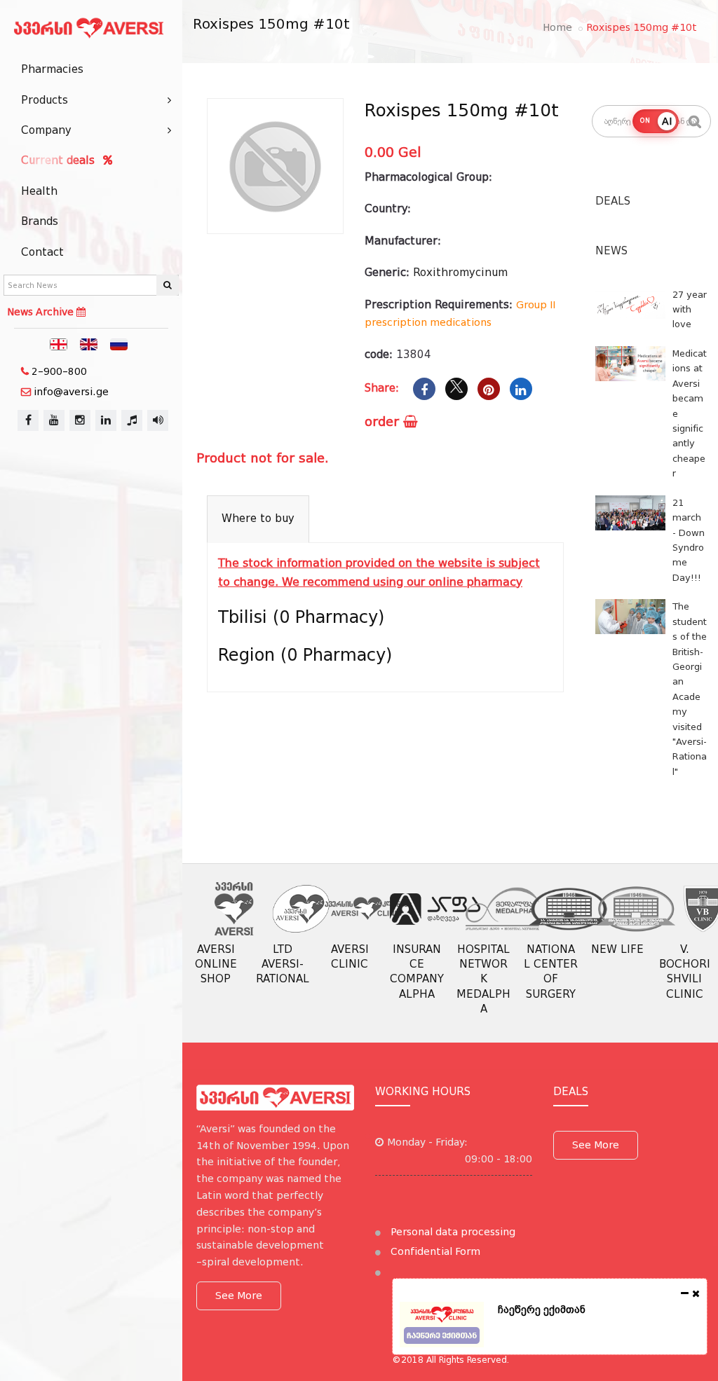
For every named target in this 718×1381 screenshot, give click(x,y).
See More (238, 1295)
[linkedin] (105, 420)
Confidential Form (434, 1251)
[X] (456, 389)
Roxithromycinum (460, 272)
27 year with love (689, 309)
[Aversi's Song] (157, 420)
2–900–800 (59, 371)
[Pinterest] (488, 389)
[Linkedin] (521, 389)
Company (46, 130)
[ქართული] (59, 343)
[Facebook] (424, 389)
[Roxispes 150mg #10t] (275, 166)
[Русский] (119, 343)
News (611, 251)
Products (44, 100)
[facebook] (28, 420)
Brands (39, 221)
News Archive (41, 311)
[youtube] (54, 420)
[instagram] (79, 420)
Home (557, 27)
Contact (42, 252)
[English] (89, 343)
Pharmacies (52, 69)
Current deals (59, 160)
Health (39, 191)
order (384, 421)
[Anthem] (131, 420)
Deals (612, 201)
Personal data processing (451, 1231)
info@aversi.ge (71, 391)
